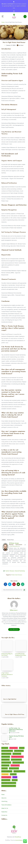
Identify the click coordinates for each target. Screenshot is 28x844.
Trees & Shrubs (6, 780)
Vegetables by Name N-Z (8, 785)
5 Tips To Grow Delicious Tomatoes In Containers (7, 675)
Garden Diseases (9, 571)
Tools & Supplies (6, 777)
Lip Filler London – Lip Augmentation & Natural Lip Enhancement (16, 729)
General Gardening (20, 571)
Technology (5, 774)
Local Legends (15, 765)
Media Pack (4, 812)
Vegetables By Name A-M (8, 783)
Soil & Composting (6, 771)
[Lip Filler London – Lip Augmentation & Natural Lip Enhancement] (4, 730)
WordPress (18, 837)
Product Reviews (14, 768)
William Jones (14, 543)
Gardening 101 (16, 753)
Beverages (4, 747)
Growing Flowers (6, 762)
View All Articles (14, 629)
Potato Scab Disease (16, 574)
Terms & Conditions (6, 805)
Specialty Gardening (19, 771)
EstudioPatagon (19, 840)
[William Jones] (5, 550)
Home (2, 22)
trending (15, 780)
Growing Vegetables (18, 762)
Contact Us (4, 815)
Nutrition (4, 768)
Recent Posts (10, 539)
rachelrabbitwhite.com (14, 546)
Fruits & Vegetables (7, 750)
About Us (3, 798)
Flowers (22, 747)
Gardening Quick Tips (17, 756)
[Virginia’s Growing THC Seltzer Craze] (4, 738)
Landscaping (5, 765)
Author (3, 539)
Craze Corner (13, 747)
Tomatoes (13, 774)
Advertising (4, 801)
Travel (14, 777)
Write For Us (4, 808)
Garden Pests (5, 759)
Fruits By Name (19, 750)
